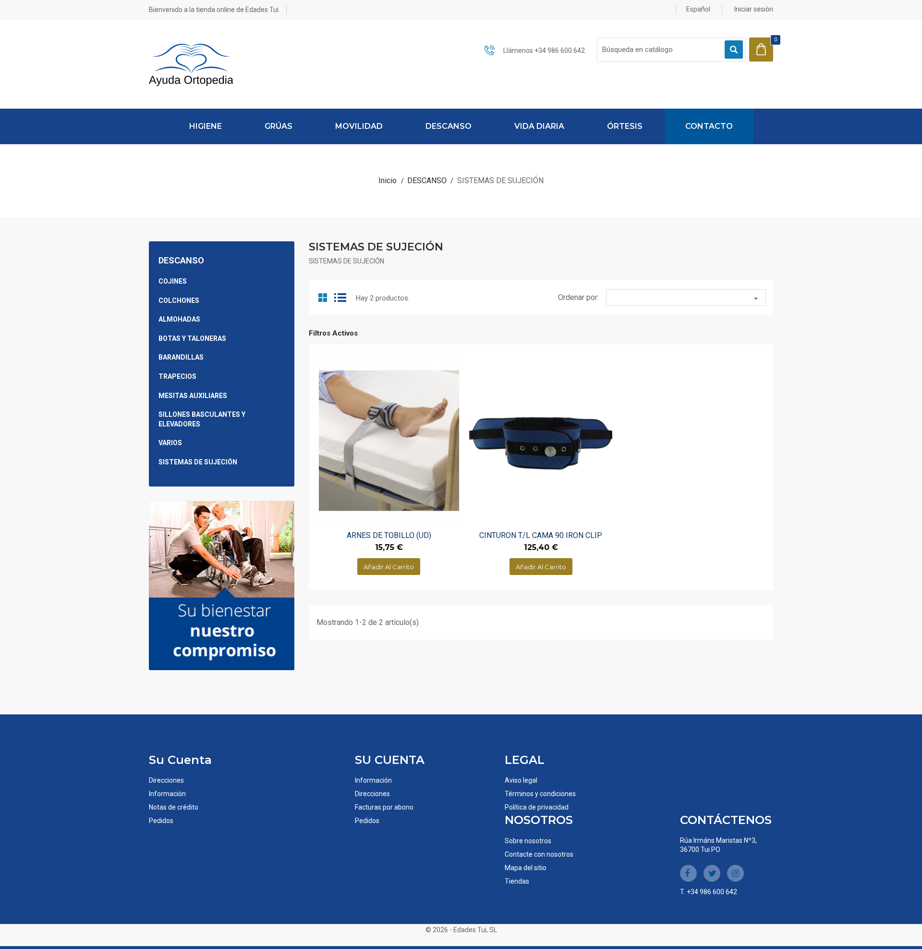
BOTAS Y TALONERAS (192, 338)
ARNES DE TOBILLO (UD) (389, 535)
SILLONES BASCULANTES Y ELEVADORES (201, 419)
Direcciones (166, 780)
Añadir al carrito (389, 567)
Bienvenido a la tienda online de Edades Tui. (214, 9)
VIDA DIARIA (539, 126)
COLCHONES (178, 300)
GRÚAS (278, 126)
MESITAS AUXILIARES (192, 396)
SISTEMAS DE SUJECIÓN (197, 462)
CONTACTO (709, 126)
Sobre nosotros (528, 841)
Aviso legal (521, 780)
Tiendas (517, 881)
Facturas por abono (384, 807)
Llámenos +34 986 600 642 (544, 50)
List (341, 296)
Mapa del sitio (525, 868)
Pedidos (161, 820)
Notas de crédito (173, 807)
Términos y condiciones (540, 794)
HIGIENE (205, 126)
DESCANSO (448, 126)
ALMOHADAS (179, 319)
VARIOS (170, 443)
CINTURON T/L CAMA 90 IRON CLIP (540, 535)
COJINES (172, 281)
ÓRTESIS (625, 126)
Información (167, 794)
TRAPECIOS (177, 376)
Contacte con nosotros (539, 854)
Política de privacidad (537, 807)
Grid (323, 296)
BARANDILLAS (181, 357)
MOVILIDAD (359, 126)
